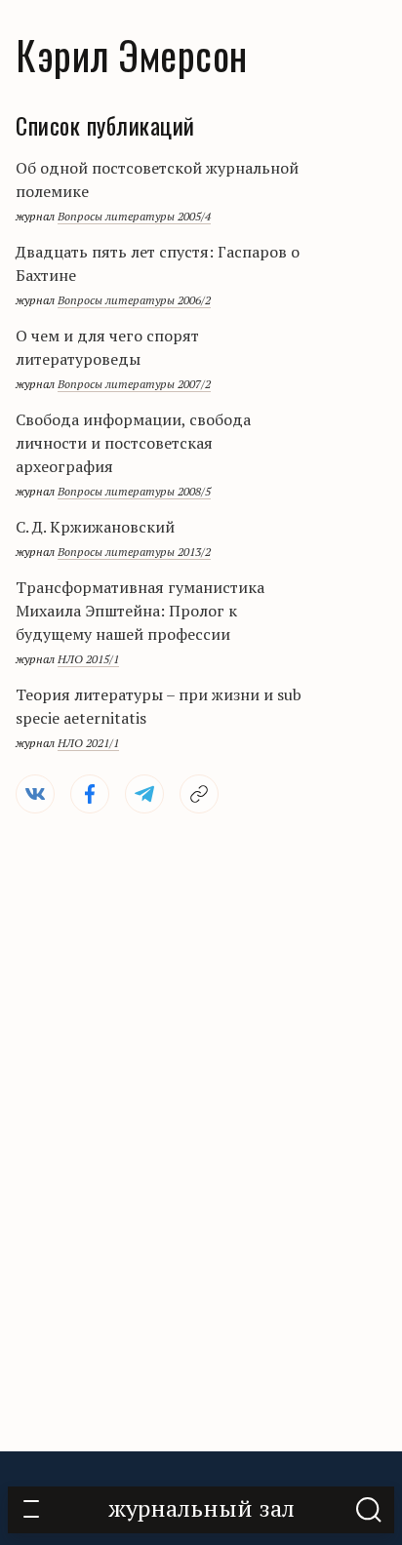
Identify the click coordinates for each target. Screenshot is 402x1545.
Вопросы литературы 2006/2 (134, 300)
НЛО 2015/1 (88, 659)
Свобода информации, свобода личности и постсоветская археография (133, 443)
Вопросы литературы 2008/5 (134, 491)
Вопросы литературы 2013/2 (134, 551)
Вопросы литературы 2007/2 (134, 383)
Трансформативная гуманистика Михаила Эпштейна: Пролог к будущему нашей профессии (140, 610)
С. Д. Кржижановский (95, 526)
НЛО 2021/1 (88, 742)
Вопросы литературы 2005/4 (134, 216)
